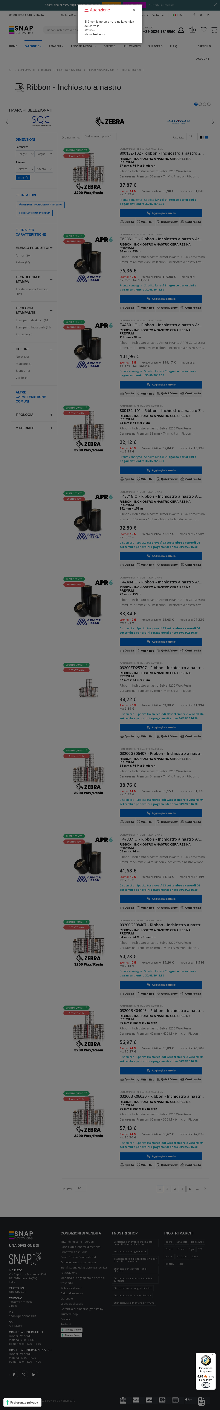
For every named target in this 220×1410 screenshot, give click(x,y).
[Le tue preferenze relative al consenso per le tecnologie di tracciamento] (22, 1402)
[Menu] (213, 1355)
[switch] (206, 1385)
